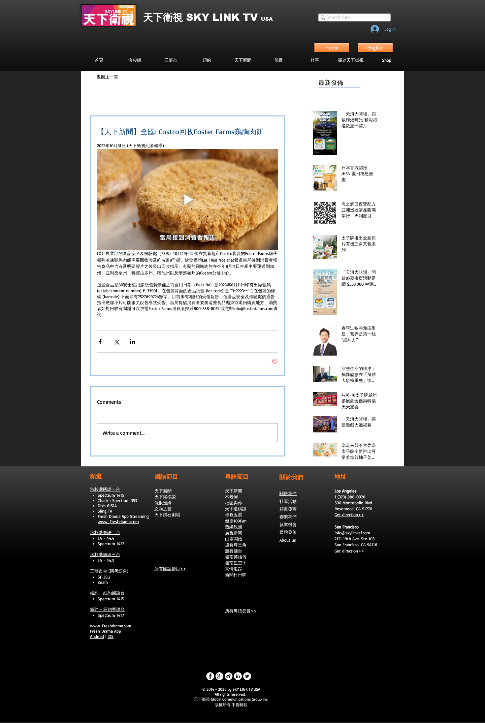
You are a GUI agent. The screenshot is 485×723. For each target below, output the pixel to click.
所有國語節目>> (170, 568)
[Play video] (187, 199)
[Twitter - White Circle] (247, 676)
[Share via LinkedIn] (132, 341)
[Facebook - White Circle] (210, 676)
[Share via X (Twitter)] (116, 341)
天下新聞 (163, 490)
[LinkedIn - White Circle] (238, 676)
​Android (97, 636)
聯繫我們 (288, 516)
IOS (110, 636)
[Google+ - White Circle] (219, 676)
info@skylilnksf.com (352, 532)
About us (287, 540)
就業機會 (288, 524)
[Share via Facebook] (100, 341)
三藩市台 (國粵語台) (109, 571)
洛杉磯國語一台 (105, 489)
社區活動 (288, 501)
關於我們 (288, 493)
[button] (279, 60)
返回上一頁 (107, 76)
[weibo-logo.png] (229, 676)
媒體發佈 (288, 532)
